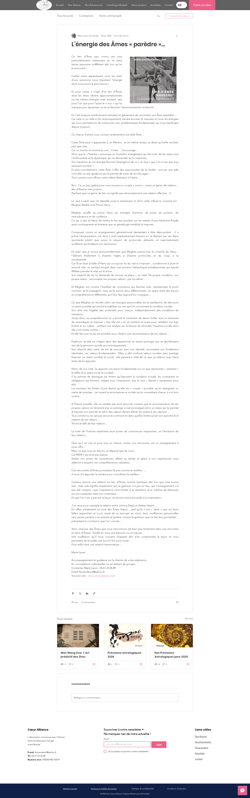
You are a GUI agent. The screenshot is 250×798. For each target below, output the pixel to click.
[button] (158, 16)
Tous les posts (65, 15)
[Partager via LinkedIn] (87, 593)
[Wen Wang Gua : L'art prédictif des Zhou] (78, 635)
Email (107, 739)
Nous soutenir (201, 747)
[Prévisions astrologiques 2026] (125, 635)
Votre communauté (110, 15)
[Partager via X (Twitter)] (80, 593)
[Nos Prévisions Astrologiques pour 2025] (172, 635)
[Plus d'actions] (177, 35)
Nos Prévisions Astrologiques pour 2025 (171, 654)
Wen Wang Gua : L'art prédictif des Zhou (75, 654)
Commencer (86, 15)
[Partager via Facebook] (72, 593)
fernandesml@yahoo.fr (45, 752)
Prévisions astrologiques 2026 (124, 654)
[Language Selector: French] (181, 5)
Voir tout (189, 618)
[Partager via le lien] (94, 593)
